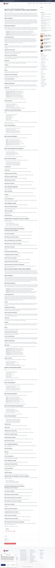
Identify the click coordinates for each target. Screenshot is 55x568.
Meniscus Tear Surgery (23, 558)
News (42, 75)
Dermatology (43, 62)
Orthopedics (42, 76)
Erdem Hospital (6, 526)
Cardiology (42, 58)
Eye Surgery (42, 65)
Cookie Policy (8, 566)
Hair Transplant (43, 69)
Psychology (42, 80)
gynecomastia (43, 68)
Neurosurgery (43, 73)
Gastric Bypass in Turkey (23, 554)
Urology (42, 86)
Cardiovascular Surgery (44, 59)
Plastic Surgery (43, 79)
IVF (41, 72)
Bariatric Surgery (43, 55)
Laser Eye (31, 562)
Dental (42, 61)
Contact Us (41, 558)
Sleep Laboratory (43, 83)
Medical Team (41, 554)
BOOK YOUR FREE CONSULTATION (10, 543)
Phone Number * (6, 538)
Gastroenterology (43, 66)
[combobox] (5, 540)
